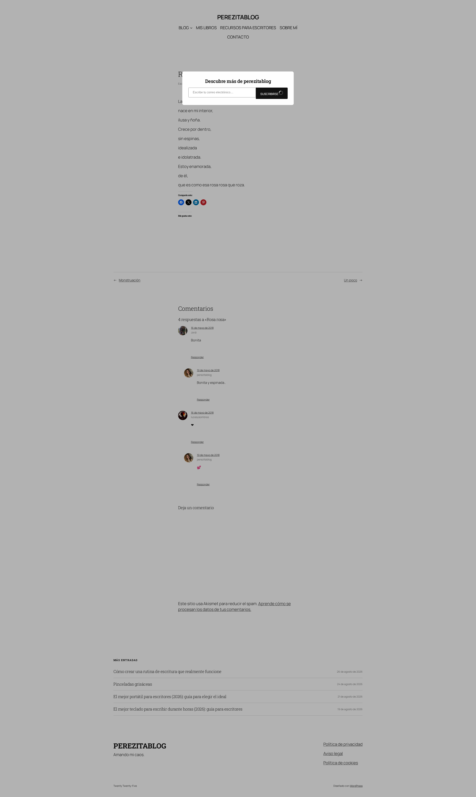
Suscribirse (269, 94)
